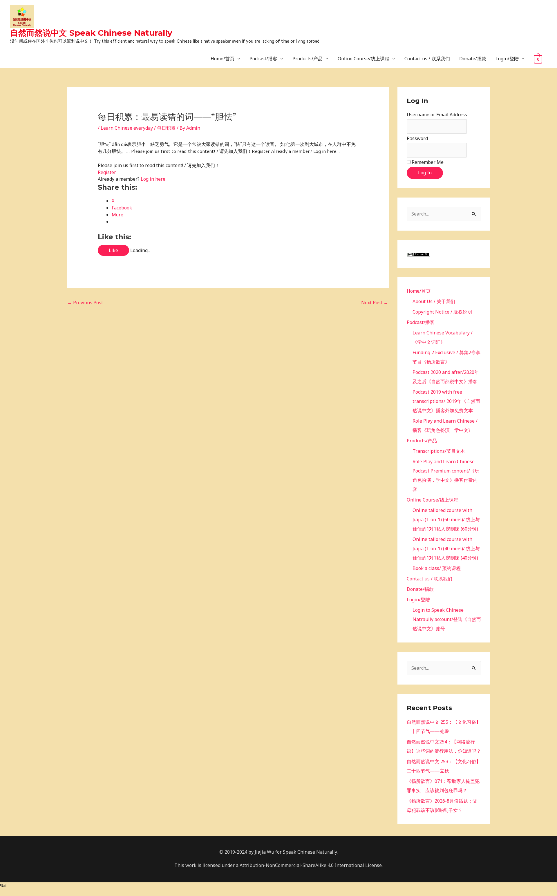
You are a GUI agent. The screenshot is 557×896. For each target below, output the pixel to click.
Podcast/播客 (263, 58)
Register (107, 172)
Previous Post (85, 302)
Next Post (374, 302)
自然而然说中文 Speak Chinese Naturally (91, 33)
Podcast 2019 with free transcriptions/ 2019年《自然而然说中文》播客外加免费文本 (446, 401)
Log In (425, 172)
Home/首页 (222, 58)
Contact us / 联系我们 (427, 58)
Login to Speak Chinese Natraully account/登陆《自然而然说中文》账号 (447, 619)
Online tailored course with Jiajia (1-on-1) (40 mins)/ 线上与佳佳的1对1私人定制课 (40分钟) (446, 548)
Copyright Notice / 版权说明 (442, 312)
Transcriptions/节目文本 (439, 451)
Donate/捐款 (472, 58)
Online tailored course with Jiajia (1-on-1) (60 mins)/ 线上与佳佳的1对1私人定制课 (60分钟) (446, 519)
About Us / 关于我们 (434, 301)
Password (417, 138)
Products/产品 (307, 58)
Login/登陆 (507, 58)
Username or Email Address (437, 114)
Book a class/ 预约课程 (437, 568)
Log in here (153, 179)
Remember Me (428, 162)
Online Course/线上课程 (363, 58)
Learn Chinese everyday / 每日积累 (138, 128)
